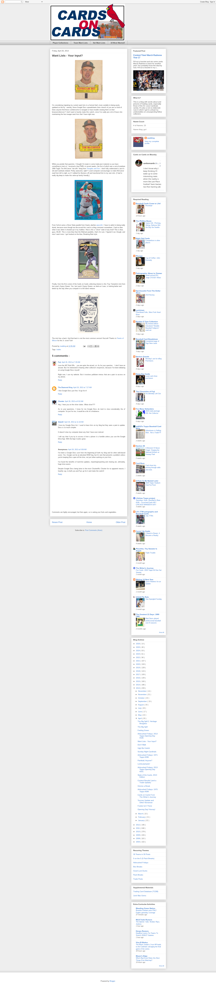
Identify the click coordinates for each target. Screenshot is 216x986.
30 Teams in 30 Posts (141, 854)
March (141, 814)
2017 (138, 674)
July (140, 708)
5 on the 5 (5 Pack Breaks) (143, 858)
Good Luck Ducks (140, 871)
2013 (138, 688)
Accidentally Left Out (153, 394)
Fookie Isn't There (145, 806)
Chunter (61, 401)
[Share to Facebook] (95, 346)
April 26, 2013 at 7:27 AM (82, 387)
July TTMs (149, 516)
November (142, 694)
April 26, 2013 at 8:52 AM (74, 401)
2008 (138, 838)
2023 (138, 654)
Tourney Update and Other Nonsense (146, 801)
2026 (138, 644)
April (140, 718)
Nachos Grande (142, 357)
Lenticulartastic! (144, 764)
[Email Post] (84, 346)
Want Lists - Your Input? (147, 741)
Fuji (59, 362)
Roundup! (149, 206)
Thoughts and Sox (93, 168)
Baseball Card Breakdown (147, 339)
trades (58, 349)
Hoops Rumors (142, 931)
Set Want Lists (99, 43)
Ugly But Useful (144, 748)
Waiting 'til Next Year (144, 579)
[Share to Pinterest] (98, 346)
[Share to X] (93, 346)
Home (89, 522)
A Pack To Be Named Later (147, 481)
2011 (138, 828)
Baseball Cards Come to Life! (148, 204)
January (141, 820)
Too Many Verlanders (145, 409)
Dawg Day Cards (143, 374)
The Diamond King (65, 387)
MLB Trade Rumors (144, 920)
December (142, 691)
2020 (138, 664)
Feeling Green (143, 730)
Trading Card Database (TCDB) (145, 891)
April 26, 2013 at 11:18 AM (74, 422)
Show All (161, 632)
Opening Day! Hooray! (146, 809)
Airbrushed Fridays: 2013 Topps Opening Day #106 (148, 736)
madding (151, 138)
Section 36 (140, 446)
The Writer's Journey (145, 568)
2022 (138, 657)
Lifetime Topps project (145, 498)
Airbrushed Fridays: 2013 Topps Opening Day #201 (148, 769)
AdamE (61, 422)
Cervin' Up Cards (143, 531)
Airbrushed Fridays (140, 863)
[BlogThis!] (91, 346)
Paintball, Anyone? (145, 760)
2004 (138, 842)
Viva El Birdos (142, 942)
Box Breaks (137, 867)
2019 (138, 668)
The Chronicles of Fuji (145, 391)
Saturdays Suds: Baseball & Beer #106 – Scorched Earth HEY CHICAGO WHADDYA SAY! (148, 502)
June (140, 712)
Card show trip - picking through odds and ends (153, 467)
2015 (138, 681)
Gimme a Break (144, 786)
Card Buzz (140, 463)
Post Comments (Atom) (93, 530)
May (140, 715)
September (142, 701)
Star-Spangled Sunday (154, 599)
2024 (138, 651)
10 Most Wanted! (118, 43)
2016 (138, 678)
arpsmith (99, 225)
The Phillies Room (143, 221)
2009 (138, 835)
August (141, 705)
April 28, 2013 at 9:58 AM (77, 449)
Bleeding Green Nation (145, 908)
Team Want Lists (81, 43)
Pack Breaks (138, 875)
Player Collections (60, 43)
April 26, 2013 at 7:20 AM (71, 362)
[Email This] (88, 346)
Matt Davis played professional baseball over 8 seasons (153, 621)
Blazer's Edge (141, 956)
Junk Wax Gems (139, 896)
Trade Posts (138, 879)
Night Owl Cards (143, 238)
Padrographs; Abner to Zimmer (149, 273)
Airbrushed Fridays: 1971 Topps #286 (148, 756)
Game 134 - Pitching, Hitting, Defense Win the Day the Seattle (153, 225)
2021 (138, 661)
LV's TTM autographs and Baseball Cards (147, 513)
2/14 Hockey (150, 295)
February (142, 817)
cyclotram (140, 310)
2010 (138, 832)
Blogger (112, 981)
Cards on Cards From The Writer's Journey (147, 796)
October (141, 698)
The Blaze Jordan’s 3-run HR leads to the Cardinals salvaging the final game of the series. (148, 947)
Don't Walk (142, 745)
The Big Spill (143, 727)
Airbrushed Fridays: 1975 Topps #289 (148, 790)
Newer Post (57, 522)
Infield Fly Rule (142, 597)
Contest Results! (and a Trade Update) (147, 781)
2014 (138, 685)
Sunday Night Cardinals (147, 752)
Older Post (120, 522)
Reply (60, 380)
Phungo (139, 256)
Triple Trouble (150, 553)
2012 (138, 825)
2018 (138, 671)
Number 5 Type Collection (147, 322)
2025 (138, 647)
